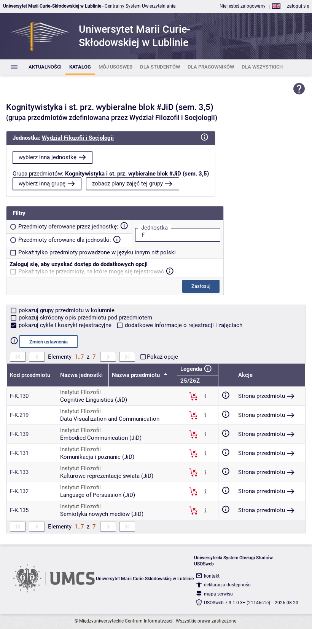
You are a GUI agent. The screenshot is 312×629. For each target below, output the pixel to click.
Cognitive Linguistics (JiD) (93, 399)
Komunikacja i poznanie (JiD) (97, 456)
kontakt (212, 576)
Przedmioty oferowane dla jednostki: (65, 239)
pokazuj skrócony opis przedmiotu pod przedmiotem (84, 317)
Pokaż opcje (162, 356)
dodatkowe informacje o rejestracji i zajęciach (182, 325)
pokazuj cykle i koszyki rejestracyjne (65, 325)
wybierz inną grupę (42, 183)
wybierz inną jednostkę (47, 157)
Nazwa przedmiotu (136, 375)
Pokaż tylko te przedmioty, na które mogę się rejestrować (91, 271)
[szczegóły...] (205, 396)
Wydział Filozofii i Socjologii (78, 137)
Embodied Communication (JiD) (101, 437)
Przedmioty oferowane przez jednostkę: (68, 226)
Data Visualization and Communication (109, 418)
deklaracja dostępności (228, 584)
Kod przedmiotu (30, 375)
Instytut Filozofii (80, 392)
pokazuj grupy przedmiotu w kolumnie (66, 310)
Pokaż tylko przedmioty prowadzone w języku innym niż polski (97, 252)
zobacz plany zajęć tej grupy (127, 183)
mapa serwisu (218, 594)
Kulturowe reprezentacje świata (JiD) (106, 476)
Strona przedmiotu (261, 396)
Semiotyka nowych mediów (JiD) (101, 514)
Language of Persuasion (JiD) (97, 495)
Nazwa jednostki (81, 375)
